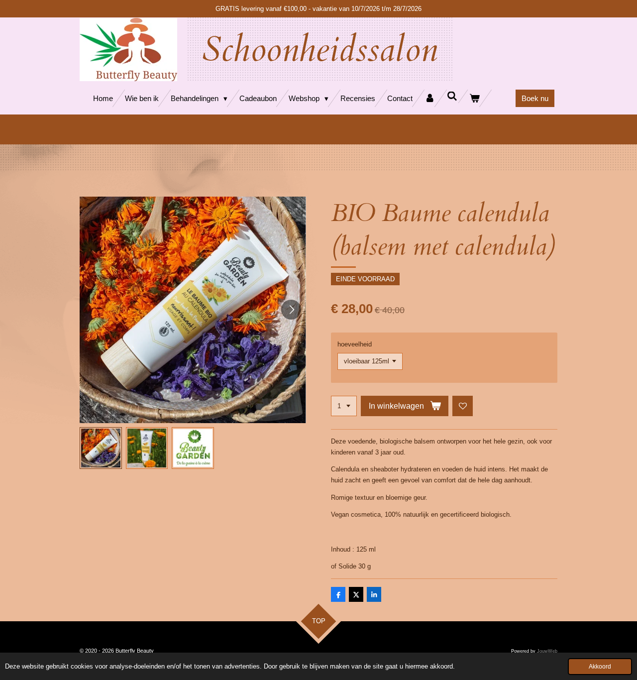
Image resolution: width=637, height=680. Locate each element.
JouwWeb (547, 651)
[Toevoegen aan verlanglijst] (462, 406)
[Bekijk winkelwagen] (474, 98)
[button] (101, 448)
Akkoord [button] (600, 666)
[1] (344, 406)
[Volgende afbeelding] (291, 310)
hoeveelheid (354, 344)
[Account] (430, 98)
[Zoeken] (452, 96)
